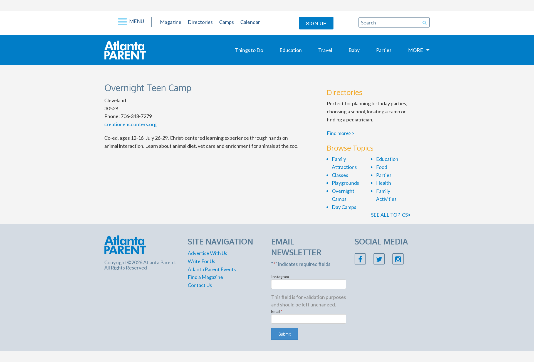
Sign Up (316, 23)
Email (277, 311)
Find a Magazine (205, 277)
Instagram (280, 276)
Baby (354, 50)
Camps (226, 22)
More (415, 50)
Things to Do (249, 50)
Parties (384, 50)
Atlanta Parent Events (212, 269)
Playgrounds (345, 183)
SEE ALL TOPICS (390, 215)
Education (291, 50)
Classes (340, 175)
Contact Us (200, 285)
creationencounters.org (130, 124)
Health (383, 183)
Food (381, 167)
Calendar (250, 22)
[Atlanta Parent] (125, 49)
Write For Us (201, 261)
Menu (136, 21)
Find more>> (340, 133)
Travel (325, 50)
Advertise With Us (207, 253)
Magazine (170, 22)
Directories (200, 22)
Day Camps (344, 207)
